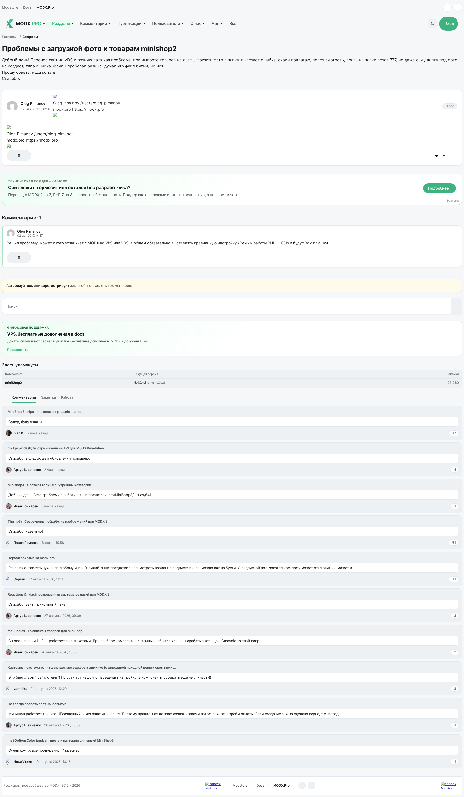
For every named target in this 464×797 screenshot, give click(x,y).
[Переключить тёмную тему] (432, 23)
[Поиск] (456, 306)
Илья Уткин (23, 762)
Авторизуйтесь (19, 286)
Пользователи (166, 23)
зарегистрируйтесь (58, 286)
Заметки (48, 397)
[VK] (458, 7)
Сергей (19, 579)
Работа (67, 397)
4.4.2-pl (140, 382)
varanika (20, 689)
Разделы (61, 23)
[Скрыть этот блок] (457, 178)
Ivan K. (19, 433)
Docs (27, 7)
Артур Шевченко (27, 470)
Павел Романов (26, 543)
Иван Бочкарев (26, 506)
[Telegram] (447, 7)
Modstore (10, 7)
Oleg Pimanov (33, 103)
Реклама (453, 200)
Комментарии (93, 23)
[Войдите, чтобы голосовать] (12, 155)
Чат (215, 23)
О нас (195, 23)
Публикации (129, 23)
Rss (232, 23)
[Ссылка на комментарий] (442, 258)
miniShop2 (13, 383)
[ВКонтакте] (437, 156)
